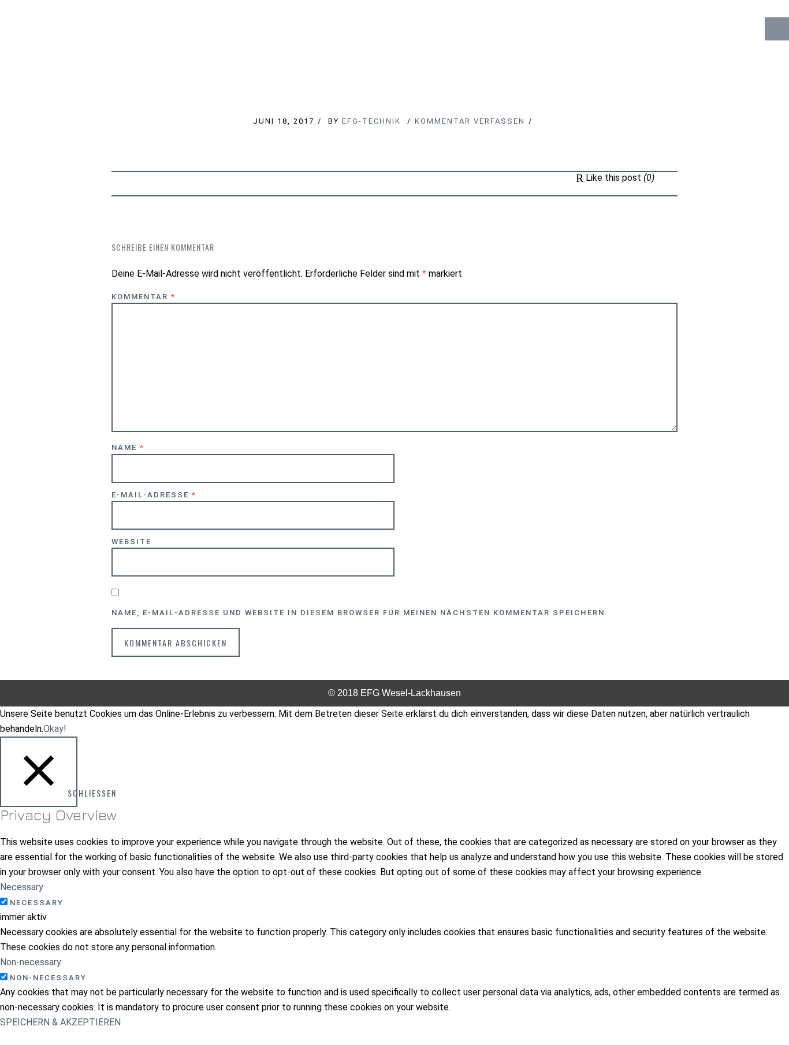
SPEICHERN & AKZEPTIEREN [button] (60, 1022)
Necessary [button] (21, 887)
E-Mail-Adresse (153, 494)
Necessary (37, 902)
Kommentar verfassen (470, 121)
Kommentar (143, 296)
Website (131, 541)
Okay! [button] (54, 728)
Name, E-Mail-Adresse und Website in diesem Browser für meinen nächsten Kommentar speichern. (359, 612)
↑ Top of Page (745, 1003)
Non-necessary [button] (30, 962)
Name (127, 447)
